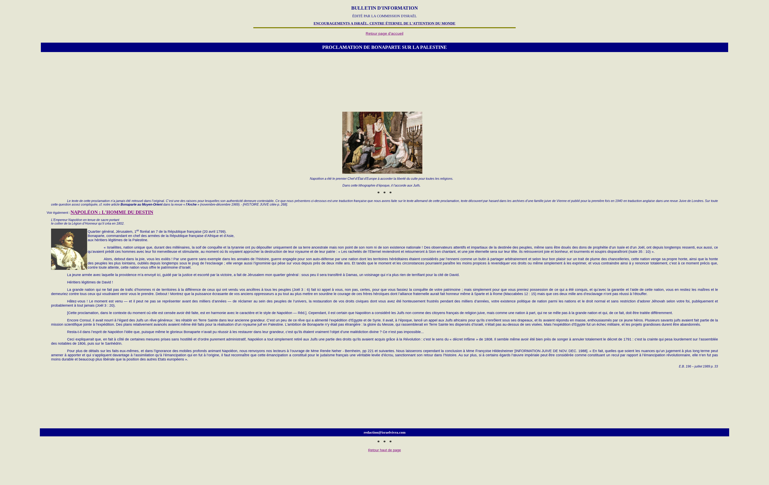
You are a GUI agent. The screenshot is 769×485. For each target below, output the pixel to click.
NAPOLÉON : (111, 212)
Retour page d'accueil (384, 33)
